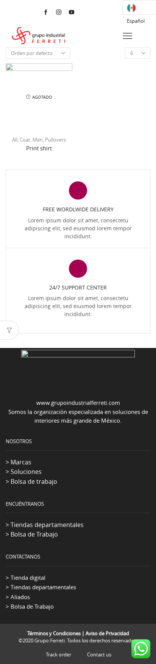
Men (38, 139)
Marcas (21, 462)
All (14, 139)
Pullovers (55, 139)
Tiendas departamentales (47, 525)
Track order (58, 654)
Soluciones (26, 471)
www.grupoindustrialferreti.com (78, 402)
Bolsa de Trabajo (34, 534)
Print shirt (39, 148)
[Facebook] (45, 12)
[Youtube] (71, 12)
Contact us (99, 654)
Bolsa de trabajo (34, 481)
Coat (25, 139)
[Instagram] (58, 12)
